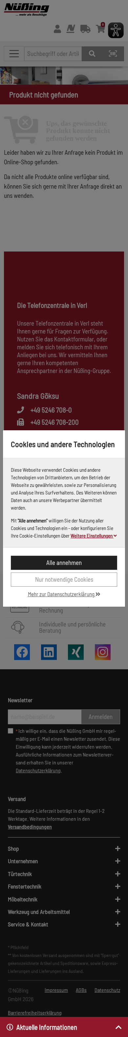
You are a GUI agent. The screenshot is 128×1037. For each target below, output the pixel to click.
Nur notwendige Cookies (64, 579)
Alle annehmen (64, 562)
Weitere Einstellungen (92, 536)
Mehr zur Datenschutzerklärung (62, 594)
